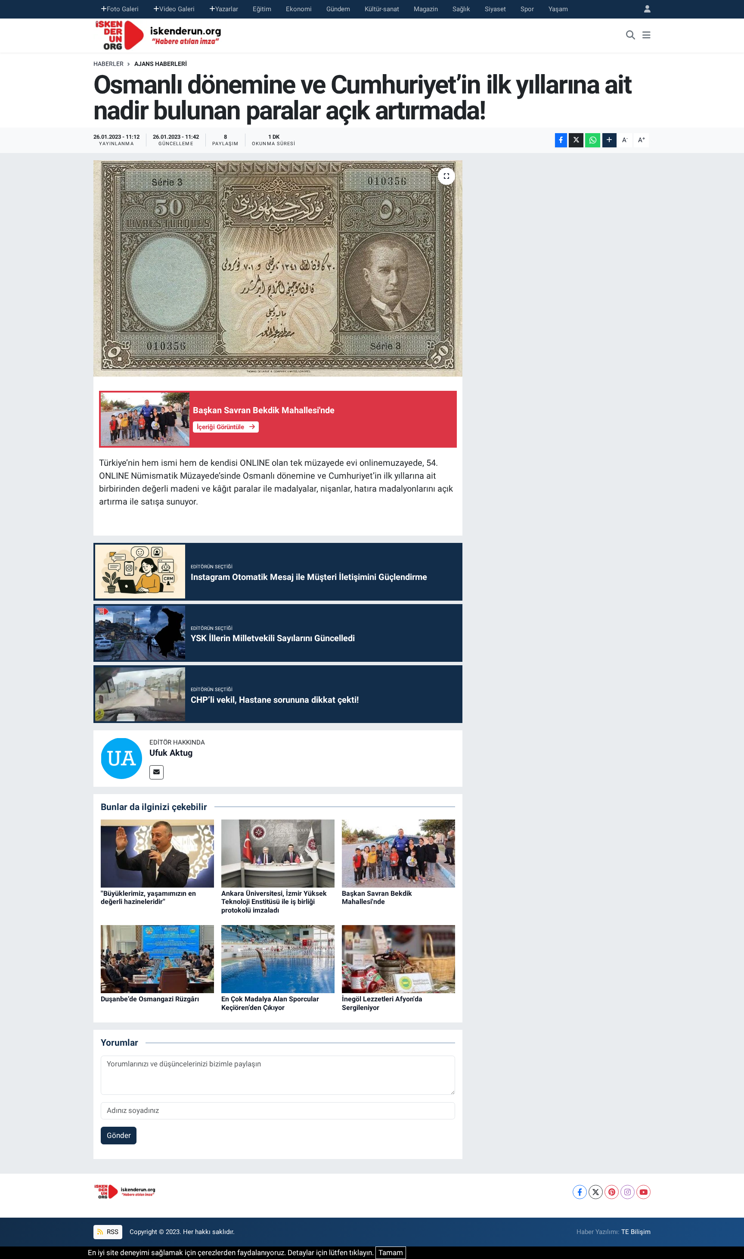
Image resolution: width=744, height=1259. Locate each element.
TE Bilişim (636, 1232)
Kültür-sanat (382, 9)
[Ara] (631, 35)
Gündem (338, 9)
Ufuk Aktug (170, 753)
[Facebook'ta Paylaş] (561, 140)
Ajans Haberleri (160, 63)
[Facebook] (580, 1192)
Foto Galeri (123, 9)
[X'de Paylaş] (576, 140)
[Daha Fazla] (609, 140)
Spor (527, 9)
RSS (111, 1232)
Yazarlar (226, 9)
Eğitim (262, 9)
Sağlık (461, 9)
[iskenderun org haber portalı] (160, 34)
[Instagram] (627, 1192)
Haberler (108, 63)
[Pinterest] (611, 1192)
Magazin (426, 9)
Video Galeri (177, 9)
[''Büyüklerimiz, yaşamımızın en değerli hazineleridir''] (157, 853)
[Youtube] (643, 1192)
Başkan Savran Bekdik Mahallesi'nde (377, 897)
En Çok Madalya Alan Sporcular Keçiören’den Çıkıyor (270, 1003)
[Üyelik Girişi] (644, 9)
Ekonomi (299, 9)
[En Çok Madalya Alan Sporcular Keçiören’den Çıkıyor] (278, 958)
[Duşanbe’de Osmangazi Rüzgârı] (157, 958)
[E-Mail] (156, 772)
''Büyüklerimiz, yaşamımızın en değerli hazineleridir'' (148, 897)
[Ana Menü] (646, 35)
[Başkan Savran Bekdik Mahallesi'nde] (398, 853)
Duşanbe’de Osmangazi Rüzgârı (150, 999)
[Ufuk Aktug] (121, 758)
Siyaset (495, 9)
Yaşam (558, 9)
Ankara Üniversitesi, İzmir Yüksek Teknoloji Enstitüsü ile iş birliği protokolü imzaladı (274, 901)
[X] (596, 1192)
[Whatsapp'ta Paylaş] (592, 140)
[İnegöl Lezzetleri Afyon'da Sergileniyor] (398, 958)
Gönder (119, 1135)
